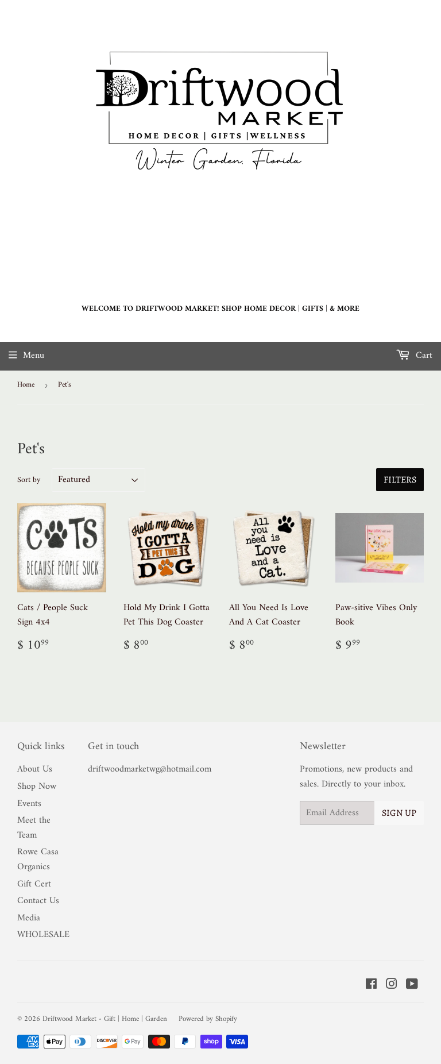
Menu (33, 356)
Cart (422, 356)
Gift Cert (34, 884)
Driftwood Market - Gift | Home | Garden (104, 1019)
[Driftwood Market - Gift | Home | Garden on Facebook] (371, 986)
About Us (34, 769)
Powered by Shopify (208, 1019)
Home (25, 384)
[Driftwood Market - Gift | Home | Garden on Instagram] (391, 986)
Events (29, 804)
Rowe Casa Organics (38, 859)
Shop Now (36, 786)
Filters (400, 479)
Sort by (28, 480)
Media (28, 918)
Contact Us (38, 901)
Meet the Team (34, 827)
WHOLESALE (43, 935)
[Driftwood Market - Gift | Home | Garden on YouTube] (412, 986)
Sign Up (399, 813)
